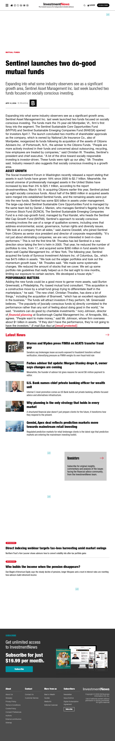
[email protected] (66, 325)
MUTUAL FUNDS (13, 52)
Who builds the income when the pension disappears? (43, 567)
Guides (47, 698)
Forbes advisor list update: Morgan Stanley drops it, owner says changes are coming (67, 365)
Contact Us (29, 694)
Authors (9, 716)
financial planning (20, 314)
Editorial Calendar (51, 705)
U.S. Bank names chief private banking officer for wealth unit (66, 385)
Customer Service (31, 698)
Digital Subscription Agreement (71, 702)
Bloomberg (24, 103)
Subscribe (19, 669)
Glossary (9, 698)
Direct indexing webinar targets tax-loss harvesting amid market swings (56, 548)
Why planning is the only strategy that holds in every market (63, 405)
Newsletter (68, 694)
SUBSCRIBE (103, 5)
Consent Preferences (13, 712)
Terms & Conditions (13, 705)
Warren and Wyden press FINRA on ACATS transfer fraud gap (65, 345)
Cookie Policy (11, 708)
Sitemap (9, 723)
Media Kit (47, 701)
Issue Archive (69, 698)
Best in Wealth (49, 694)
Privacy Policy (11, 701)
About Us (9, 694)
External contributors (13, 719)
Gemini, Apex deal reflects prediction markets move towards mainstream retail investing (62, 425)
